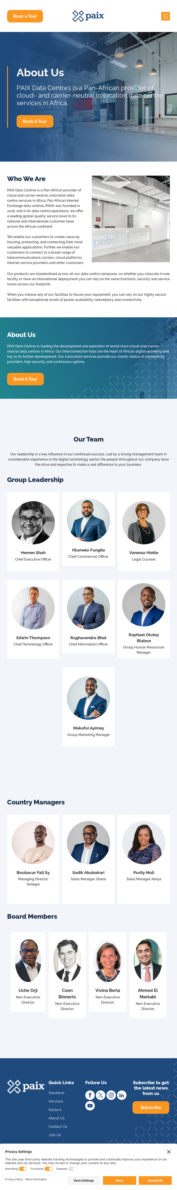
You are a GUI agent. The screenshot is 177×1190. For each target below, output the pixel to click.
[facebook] (90, 1095)
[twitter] (100, 1095)
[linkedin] (121, 1095)
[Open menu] (165, 16)
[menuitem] (65, 1094)
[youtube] (90, 1106)
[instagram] (111, 1095)
